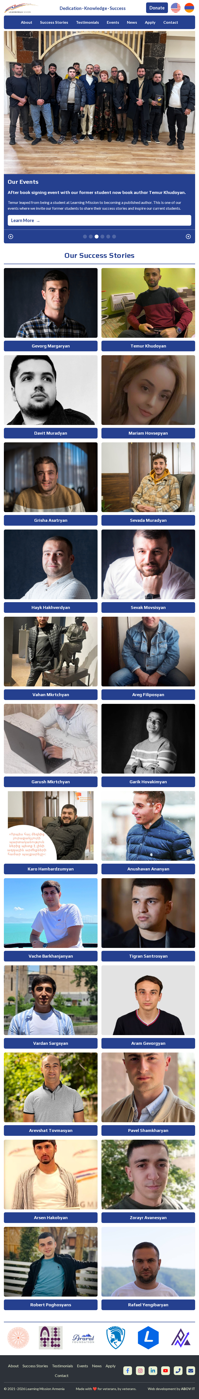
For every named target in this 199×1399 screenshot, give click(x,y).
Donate (157, 7)
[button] (11, 236)
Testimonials (87, 22)
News (132, 22)
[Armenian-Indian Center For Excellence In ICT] (50, 1337)
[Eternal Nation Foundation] (18, 1337)
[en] (176, 8)
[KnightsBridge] (115, 1337)
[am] (189, 8)
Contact (170, 22)
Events (113, 22)
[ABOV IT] (180, 1337)
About (26, 22)
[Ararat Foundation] (83, 1337)
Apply (150, 22)
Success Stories (54, 22)
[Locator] (148, 1337)
